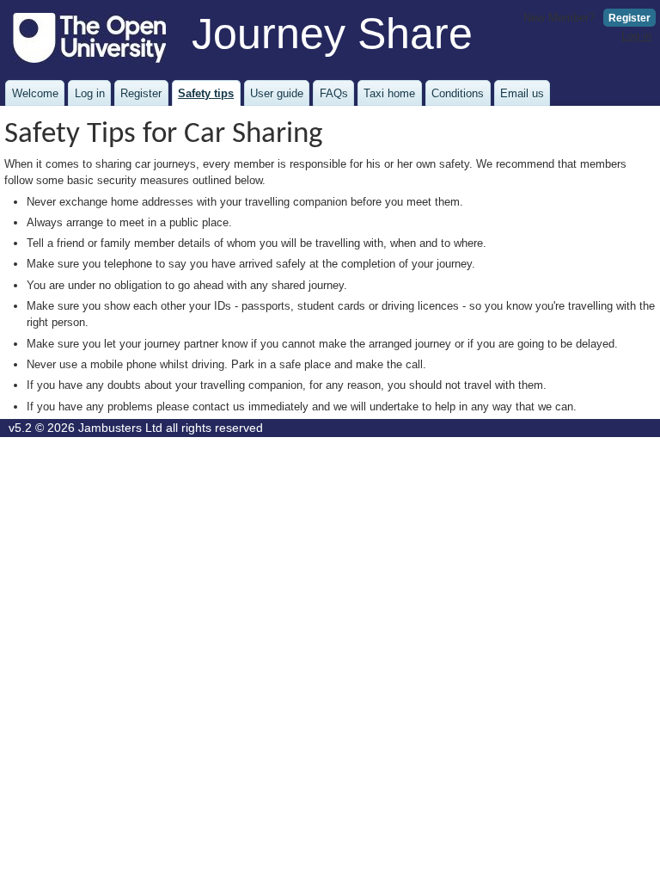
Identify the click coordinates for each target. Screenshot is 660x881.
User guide (276, 93)
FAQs (334, 93)
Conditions (457, 93)
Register (629, 18)
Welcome (35, 93)
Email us (522, 93)
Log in (636, 35)
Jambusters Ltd (120, 428)
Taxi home (389, 93)
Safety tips (206, 93)
